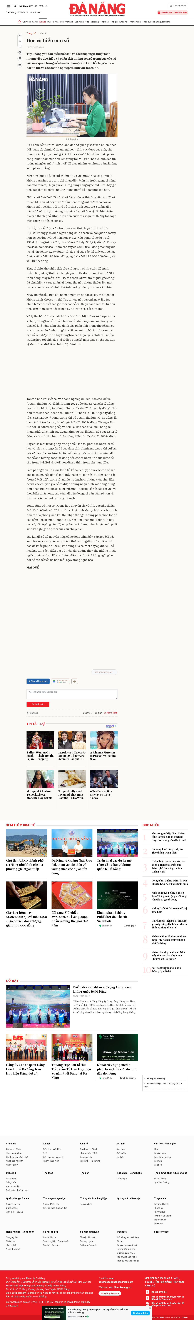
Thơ (156, 1149)
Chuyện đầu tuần (88, 1237)
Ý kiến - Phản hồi (51, 1204)
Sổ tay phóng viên (88, 1245)
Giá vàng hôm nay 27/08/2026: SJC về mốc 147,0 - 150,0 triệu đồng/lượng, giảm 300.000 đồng (26, 918)
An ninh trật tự (13, 1204)
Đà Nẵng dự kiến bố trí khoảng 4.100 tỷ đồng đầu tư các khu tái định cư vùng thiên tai (169, 924)
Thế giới (114, 22)
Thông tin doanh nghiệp (93, 1198)
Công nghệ (122, 1178)
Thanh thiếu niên (51, 1161)
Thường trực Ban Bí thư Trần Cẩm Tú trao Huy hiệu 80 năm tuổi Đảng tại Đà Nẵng (71, 1071)
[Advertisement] (72, 371)
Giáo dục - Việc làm (52, 1149)
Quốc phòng (12, 1208)
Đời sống (94, 22)
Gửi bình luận (38, 704)
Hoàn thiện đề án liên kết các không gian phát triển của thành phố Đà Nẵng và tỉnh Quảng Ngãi (168, 866)
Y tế (87, 22)
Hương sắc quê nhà (126, 1249)
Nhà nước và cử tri (14, 1161)
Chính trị (27, 22)
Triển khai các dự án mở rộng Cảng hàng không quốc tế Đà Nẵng (114, 864)
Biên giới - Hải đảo (14, 1212)
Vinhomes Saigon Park (156, 1083)
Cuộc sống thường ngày (17, 1190)
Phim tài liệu (160, 1212)
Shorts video (161, 1231)
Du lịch (50, 22)
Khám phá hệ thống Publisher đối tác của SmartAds (112, 916)
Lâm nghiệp (11, 1245)
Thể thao (104, 22)
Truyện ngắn (160, 1153)
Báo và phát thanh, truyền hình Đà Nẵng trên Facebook (167, 1298)
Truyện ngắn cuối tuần (127, 1245)
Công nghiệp (86, 1157)
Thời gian (97, 713)
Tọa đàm (158, 1223)
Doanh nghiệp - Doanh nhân (56, 1241)
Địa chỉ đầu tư (49, 1237)
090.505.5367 (167, 12)
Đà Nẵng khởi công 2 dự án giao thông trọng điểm (167, 850)
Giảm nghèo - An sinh (53, 1157)
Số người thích (110, 713)
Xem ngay (129, 925)
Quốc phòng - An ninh (18, 1198)
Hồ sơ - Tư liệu (160, 1178)
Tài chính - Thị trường (90, 1161)
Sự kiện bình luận (89, 1231)
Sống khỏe (11, 1182)
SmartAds (81, 1316)
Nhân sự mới (12, 1165)
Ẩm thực (121, 1149)
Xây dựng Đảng (13, 1149)
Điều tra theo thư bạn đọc (55, 1208)
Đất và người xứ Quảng (128, 1237)
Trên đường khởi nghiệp (128, 1261)
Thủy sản (10, 1241)
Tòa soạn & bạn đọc (54, 1198)
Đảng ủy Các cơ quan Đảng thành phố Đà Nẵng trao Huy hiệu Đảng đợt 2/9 (25, 1069)
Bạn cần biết (86, 1204)
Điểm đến (121, 1153)
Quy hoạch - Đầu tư (89, 1149)
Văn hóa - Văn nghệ (74, 22)
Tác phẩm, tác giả (162, 1157)
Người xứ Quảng (161, 1182)
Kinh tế (42, 22)
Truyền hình (160, 1198)
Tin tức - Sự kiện (161, 1204)
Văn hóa (158, 1165)
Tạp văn (158, 1161)
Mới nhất (37, 13)
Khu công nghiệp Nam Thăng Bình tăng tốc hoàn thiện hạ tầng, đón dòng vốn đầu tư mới (169, 837)
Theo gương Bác (14, 1153)
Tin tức (120, 1241)
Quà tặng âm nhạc (126, 1253)
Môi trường (11, 1178)
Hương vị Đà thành (162, 1216)
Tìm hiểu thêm (140, 1313)
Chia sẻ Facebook (39, 681)
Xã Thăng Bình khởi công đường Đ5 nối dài (166, 969)
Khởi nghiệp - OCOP (89, 1153)
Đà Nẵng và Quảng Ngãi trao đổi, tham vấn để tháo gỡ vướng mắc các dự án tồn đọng (72, 866)
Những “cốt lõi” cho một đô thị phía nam (169, 910)
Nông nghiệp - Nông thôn (20, 1231)
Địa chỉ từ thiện (13, 1186)
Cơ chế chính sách (51, 1245)
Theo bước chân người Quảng (156, 22)
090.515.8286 (181, 12)
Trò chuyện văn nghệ (127, 1257)
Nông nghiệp (12, 1237)
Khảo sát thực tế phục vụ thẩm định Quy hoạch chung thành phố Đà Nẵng (169, 940)
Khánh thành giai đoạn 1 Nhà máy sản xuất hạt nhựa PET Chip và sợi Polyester (168, 955)
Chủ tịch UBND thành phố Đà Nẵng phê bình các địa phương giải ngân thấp (24, 864)
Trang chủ (31, 33)
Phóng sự (158, 1208)
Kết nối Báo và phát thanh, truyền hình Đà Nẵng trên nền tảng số (164, 1282)
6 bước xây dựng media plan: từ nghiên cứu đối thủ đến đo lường (116, 1069)
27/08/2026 (17, 12)
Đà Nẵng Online (159, 1292)
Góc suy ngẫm (87, 1241)
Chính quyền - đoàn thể (17, 1157)
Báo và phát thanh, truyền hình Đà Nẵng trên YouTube (167, 1304)
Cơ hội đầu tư (50, 1231)
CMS (163, 1317)
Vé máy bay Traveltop (156, 1078)
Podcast (122, 1231)
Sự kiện (120, 1157)
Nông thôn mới (13, 1249)
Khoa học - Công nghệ (130, 22)
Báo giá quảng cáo (110, 1293)
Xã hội (35, 22)
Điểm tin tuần (160, 1219)
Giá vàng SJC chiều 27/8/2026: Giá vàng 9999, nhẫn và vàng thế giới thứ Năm (70, 918)
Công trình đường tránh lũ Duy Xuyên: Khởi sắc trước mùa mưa (170, 882)
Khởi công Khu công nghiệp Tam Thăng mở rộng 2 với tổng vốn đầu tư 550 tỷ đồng (169, 896)
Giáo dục (59, 22)
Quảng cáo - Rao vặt (128, 1198)
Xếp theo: (87, 713)
